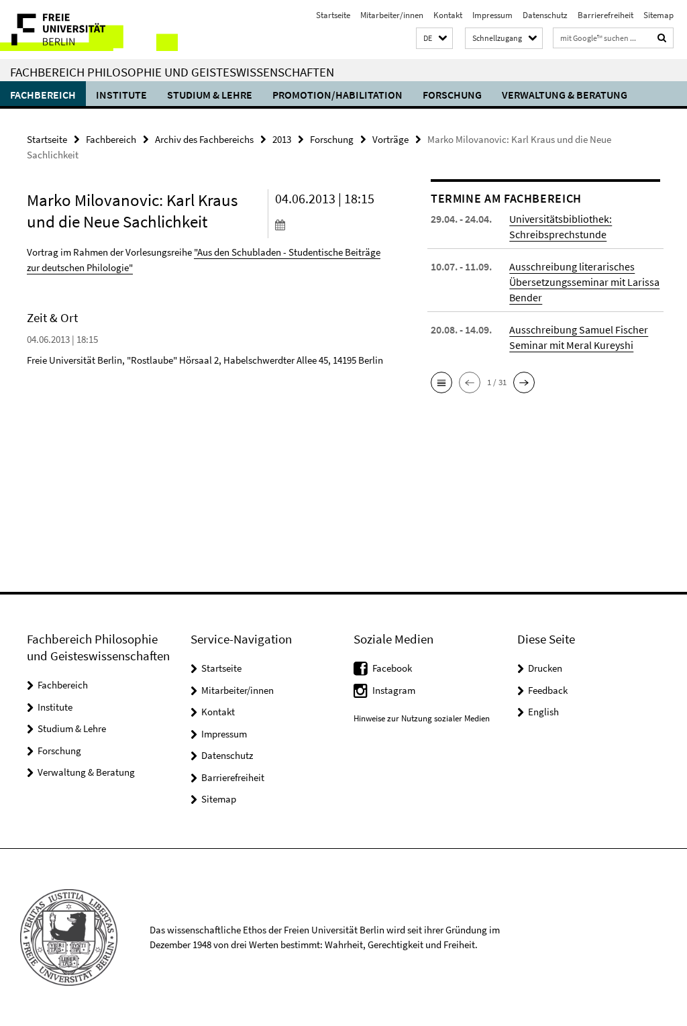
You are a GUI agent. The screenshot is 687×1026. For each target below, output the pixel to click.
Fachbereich (43, 94)
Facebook (392, 668)
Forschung (452, 94)
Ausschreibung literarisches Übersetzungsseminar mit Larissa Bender (584, 282)
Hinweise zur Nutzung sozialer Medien (422, 718)
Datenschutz (545, 15)
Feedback (548, 690)
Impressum (492, 15)
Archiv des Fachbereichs (204, 139)
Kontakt (447, 15)
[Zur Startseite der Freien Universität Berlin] (89, 29)
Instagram (393, 690)
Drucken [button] (545, 668)
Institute (121, 94)
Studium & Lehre (209, 94)
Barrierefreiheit (605, 15)
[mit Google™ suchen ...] (662, 38)
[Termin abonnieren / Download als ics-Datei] (331, 224)
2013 (281, 139)
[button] (434, 39)
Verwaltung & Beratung (564, 94)
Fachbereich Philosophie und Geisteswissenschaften (172, 72)
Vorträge (390, 139)
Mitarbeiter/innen (391, 15)
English (543, 711)
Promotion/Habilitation (337, 94)
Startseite (333, 15)
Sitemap (658, 15)
